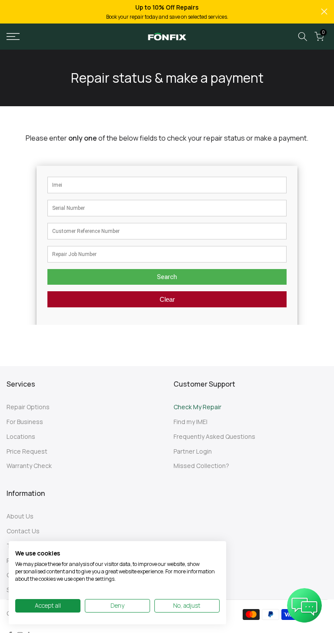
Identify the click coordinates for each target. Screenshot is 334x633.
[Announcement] (167, 11)
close (10, 11)
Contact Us (23, 531)
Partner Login (193, 451)
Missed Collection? (201, 465)
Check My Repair (197, 407)
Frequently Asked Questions (214, 436)
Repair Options (28, 407)
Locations (21, 436)
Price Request (27, 451)
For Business (25, 422)
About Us (20, 516)
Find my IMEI (190, 422)
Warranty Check (29, 465)
